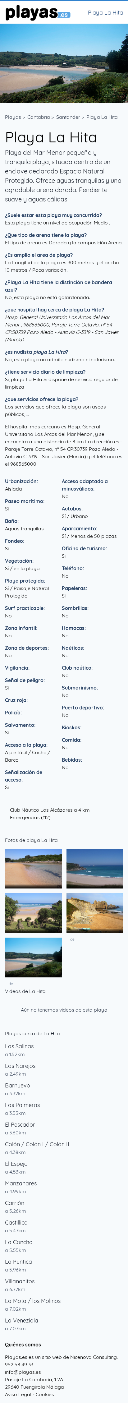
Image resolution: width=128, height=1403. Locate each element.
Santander (68, 117)
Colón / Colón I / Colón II (37, 1144)
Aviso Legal (18, 1394)
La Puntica (18, 1261)
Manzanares (21, 1183)
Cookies (45, 1394)
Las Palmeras (22, 1105)
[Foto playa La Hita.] (33, 868)
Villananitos (19, 1281)
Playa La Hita (102, 117)
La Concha (19, 1242)
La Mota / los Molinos (33, 1300)
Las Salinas (19, 1046)
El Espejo (16, 1163)
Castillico (16, 1222)
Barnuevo (17, 1085)
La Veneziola (21, 1320)
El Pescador (20, 1124)
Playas (13, 117)
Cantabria (38, 117)
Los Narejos (20, 1065)
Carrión (14, 1203)
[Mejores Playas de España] (38, 12)
